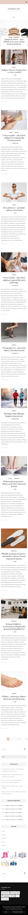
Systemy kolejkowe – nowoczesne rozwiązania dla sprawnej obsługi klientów (14, 626)
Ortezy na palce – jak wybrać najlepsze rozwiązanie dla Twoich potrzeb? (14, 138)
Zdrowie (4, 845)
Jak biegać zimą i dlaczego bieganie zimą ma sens (14, 414)
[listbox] (14, 33)
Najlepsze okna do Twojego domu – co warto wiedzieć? (14, 71)
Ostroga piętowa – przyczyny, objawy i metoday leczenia (14, 349)
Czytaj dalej (4, 101)
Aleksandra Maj (15, 418)
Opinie (10, 37)
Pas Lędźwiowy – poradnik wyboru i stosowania (14, 208)
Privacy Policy (18, 912)
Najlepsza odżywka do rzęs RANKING (14, 805)
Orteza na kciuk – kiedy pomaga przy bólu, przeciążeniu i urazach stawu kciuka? (14, 41)
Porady (17, 132)
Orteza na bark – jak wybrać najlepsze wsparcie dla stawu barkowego (14, 280)
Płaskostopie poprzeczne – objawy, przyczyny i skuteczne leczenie (14, 484)
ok (6, 912)
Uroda (3, 842)
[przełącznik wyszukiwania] (26, 2)
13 (20, 739)
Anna (15, 75)
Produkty (16, 37)
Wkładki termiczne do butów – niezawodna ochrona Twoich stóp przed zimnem (14, 556)
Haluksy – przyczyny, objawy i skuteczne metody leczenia (14, 697)
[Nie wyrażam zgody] (26, 910)
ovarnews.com (14, 8)
